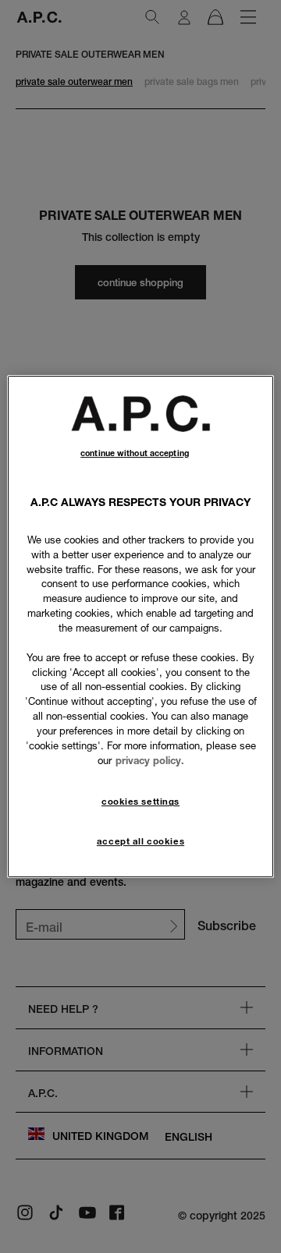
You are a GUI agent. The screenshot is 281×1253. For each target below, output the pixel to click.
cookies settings (140, 802)
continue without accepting (134, 453)
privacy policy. (150, 760)
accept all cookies (140, 841)
